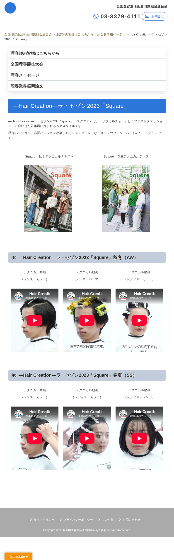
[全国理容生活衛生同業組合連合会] (141, 6)
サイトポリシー (44, 519)
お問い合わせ (131, 519)
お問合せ (157, 16)
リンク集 (108, 519)
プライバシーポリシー (78, 519)
